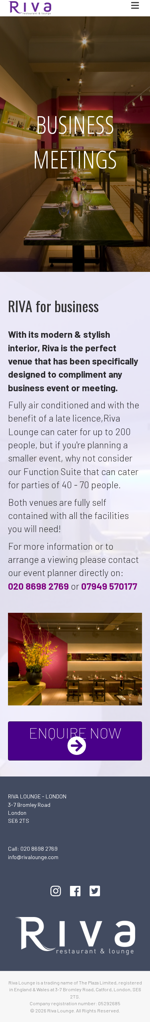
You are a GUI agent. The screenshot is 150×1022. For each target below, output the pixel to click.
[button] (75, 741)
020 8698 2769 (39, 848)
